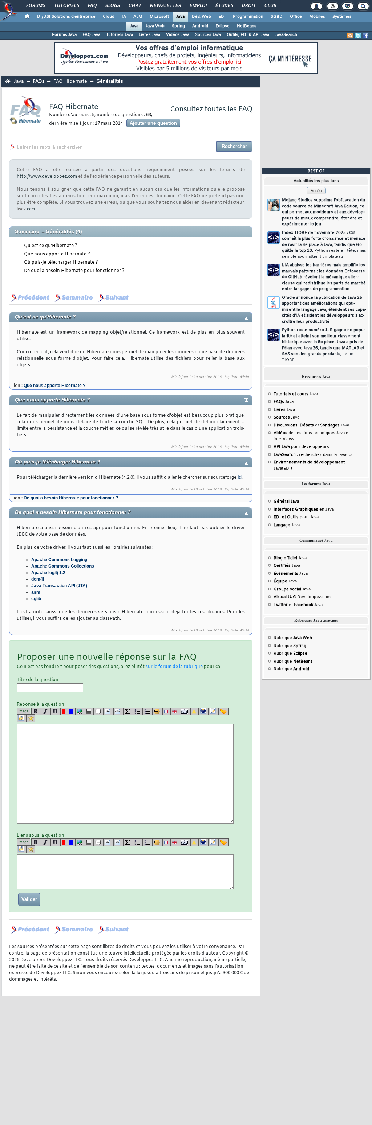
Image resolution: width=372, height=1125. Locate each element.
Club (269, 6)
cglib (36, 598)
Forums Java (64, 34)
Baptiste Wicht (236, 377)
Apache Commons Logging (59, 559)
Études (224, 6)
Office (296, 16)
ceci (31, 209)
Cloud (108, 16)
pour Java (296, 517)
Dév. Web (201, 16)
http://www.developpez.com (47, 177)
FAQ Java (91, 34)
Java (180, 16)
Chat (135, 6)
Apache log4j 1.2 (48, 572)
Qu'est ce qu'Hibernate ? (50, 246)
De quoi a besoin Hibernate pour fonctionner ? (74, 271)
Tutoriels (66, 6)
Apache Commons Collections (62, 566)
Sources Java (208, 34)
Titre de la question (37, 680)
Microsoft (159, 16)
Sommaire (27, 231)
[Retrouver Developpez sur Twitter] (358, 35)
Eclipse (222, 26)
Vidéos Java (177, 34)
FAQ (92, 6)
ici (240, 477)
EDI (222, 16)
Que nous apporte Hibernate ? (57, 254)
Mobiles (317, 16)
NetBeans (246, 26)
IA (124, 16)
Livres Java (149, 34)
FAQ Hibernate (70, 81)
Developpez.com (302, 596)
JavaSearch (286, 34)
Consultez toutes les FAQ (211, 109)
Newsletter (165, 6)
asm (35, 592)
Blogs (112, 6)
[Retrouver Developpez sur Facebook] (365, 35)
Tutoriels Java (119, 34)
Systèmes (342, 16)
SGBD (277, 16)
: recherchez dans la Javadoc (313, 454)
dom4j (37, 579)
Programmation (248, 16)
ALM (137, 16)
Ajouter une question (153, 123)
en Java (304, 509)
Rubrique (293, 637)
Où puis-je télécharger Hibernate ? (61, 262)
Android (200, 26)
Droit (248, 6)
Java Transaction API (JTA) (59, 585)
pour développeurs (301, 446)
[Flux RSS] (350, 35)
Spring (178, 26)
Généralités (60, 231)
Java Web (155, 26)
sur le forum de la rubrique (174, 667)
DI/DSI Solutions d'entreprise (66, 16)
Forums (35, 6)
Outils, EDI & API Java (248, 34)
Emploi (198, 6)
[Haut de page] (240, 317)
